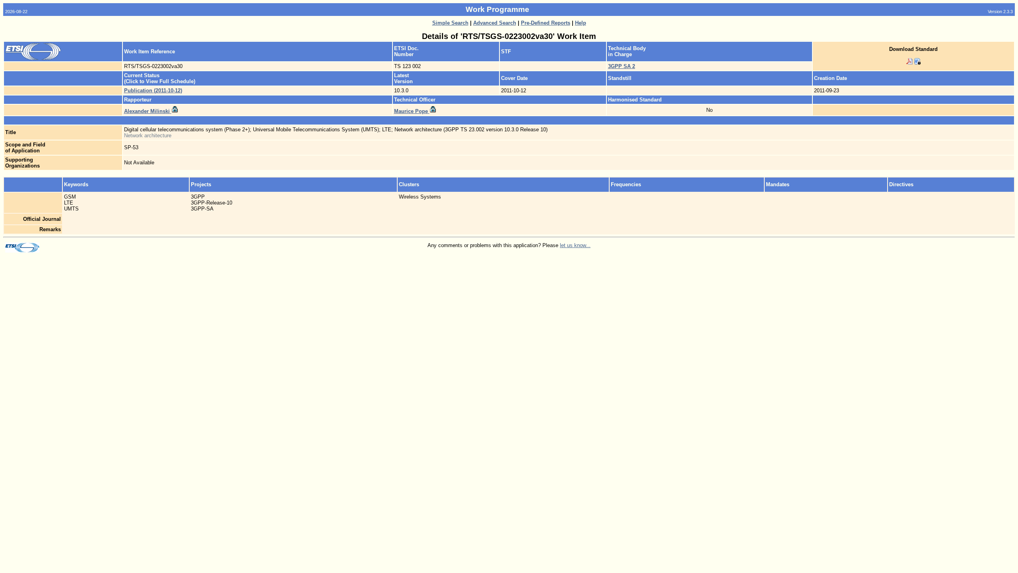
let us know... (575, 245)
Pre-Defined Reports (545, 23)
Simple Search (450, 23)
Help (580, 23)
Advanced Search (494, 23)
